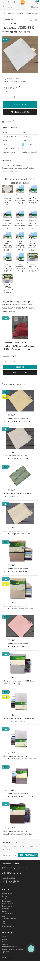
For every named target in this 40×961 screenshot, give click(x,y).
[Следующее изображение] (35, 328)
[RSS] (18, 881)
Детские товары (7, 906)
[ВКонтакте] (3, 881)
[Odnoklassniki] (6, 881)
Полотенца (5, 908)
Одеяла (4, 898)
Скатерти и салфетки (9, 918)
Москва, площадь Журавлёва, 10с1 (15, 868)
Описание (6, 159)
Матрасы (4, 921)
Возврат (4, 942)
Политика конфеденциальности (12, 949)
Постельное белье (7, 893)
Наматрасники (6, 901)
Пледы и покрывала (8, 903)
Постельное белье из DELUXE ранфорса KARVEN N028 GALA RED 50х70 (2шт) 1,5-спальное (18, 345)
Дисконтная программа (9, 947)
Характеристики (9, 126)
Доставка (5, 939)
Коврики (4, 911)
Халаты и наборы (7, 913)
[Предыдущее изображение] (4, 328)
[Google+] (10, 881)
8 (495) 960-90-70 (12, 873)
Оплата (4, 937)
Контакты (5, 944)
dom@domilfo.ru (9, 878)
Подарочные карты (8, 926)
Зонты (4, 923)
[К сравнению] (31, 20)
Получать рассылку (28, 855)
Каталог (9, 7)
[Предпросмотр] (20, 328)
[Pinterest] (14, 881)
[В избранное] (35, 20)
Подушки (5, 896)
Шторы (4, 916)
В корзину (20, 104)
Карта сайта (5, 952)
